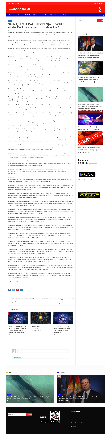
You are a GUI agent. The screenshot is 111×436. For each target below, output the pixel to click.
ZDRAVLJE (19, 14)
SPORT (57, 14)
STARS (50, 14)
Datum (10, 285)
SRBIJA (62, 372)
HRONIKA (35, 14)
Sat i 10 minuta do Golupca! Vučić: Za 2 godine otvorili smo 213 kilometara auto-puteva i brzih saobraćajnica (90, 55)
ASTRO (10, 21)
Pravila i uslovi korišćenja (78, 423)
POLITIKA (27, 14)
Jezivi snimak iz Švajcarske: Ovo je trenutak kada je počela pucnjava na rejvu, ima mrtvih (89, 150)
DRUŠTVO (43, 14)
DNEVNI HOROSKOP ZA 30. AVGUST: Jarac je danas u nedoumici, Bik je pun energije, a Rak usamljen (18, 329)
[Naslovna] (9, 14)
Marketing (74, 419)
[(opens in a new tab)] (90, 94)
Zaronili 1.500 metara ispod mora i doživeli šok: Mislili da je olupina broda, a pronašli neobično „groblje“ (90, 106)
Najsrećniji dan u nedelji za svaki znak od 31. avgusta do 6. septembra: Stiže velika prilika (62, 329)
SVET (9, 394)
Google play (95, 3)
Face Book (97, 3)
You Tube (99, 3)
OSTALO (64, 14)
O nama (73, 426)
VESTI (12, 14)
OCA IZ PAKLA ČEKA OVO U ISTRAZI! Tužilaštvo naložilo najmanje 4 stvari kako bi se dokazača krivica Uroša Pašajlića (21, 301)
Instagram (102, 3)
